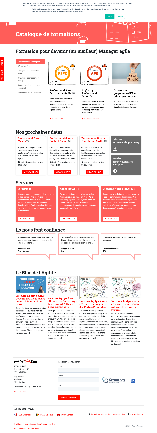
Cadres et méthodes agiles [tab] (29, 62)
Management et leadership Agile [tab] (28, 72)
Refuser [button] (120, 16)
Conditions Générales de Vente (26, 429)
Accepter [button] (110, 16)
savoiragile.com (136, 414)
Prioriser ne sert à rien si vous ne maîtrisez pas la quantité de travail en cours (31, 300)
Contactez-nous (20, 391)
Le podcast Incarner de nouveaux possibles (108, 414)
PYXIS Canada (67, 415)
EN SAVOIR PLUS (31, 172)
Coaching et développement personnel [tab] (29, 86)
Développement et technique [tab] (29, 92)
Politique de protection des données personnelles (34, 424)
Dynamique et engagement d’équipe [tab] (28, 79)
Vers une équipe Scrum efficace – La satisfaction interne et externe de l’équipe (126, 306)
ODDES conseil (25, 415)
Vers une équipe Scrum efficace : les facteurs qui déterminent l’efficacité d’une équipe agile (62, 302)
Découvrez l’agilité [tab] (25, 66)
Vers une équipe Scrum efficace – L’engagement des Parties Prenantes (93, 304)
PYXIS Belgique (46, 415)
